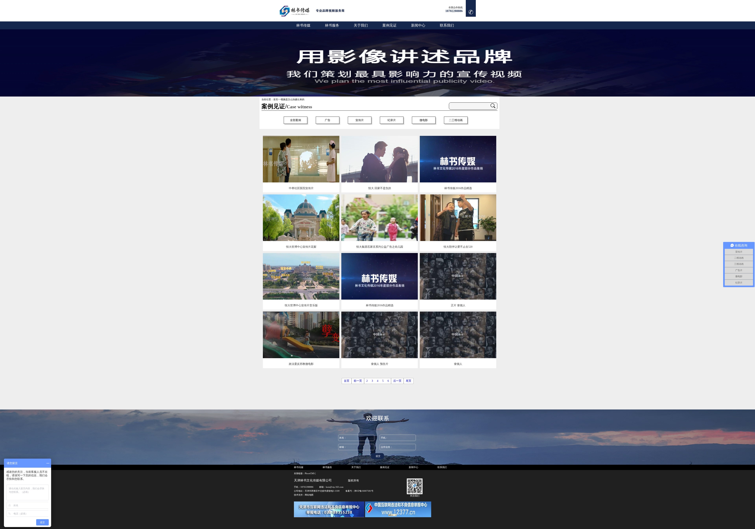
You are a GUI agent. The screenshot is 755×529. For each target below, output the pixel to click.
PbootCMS (310, 473)
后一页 (397, 380)
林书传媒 (303, 25)
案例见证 (389, 25)
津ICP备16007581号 (363, 491)
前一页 (358, 380)
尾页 (408, 380)
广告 (327, 120)
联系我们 (447, 25)
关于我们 (361, 25)
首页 (275, 99)
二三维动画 (456, 120)
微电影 (424, 120)
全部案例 (295, 120)
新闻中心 (418, 25)
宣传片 (359, 120)
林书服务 (332, 25)
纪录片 (392, 120)
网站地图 (309, 495)
